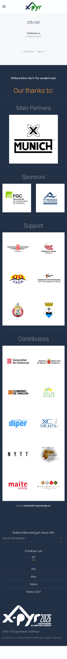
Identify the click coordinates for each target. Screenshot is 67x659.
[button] (4, 6)
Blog (33, 576)
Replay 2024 (33, 591)
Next (40, 51)
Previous (29, 51)
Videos (33, 584)
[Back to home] (33, 6)
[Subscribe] (61, 538)
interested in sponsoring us (37, 505)
